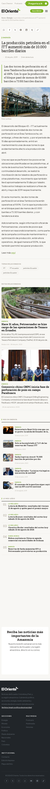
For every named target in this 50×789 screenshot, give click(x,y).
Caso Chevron (7, 3)
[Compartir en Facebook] (9, 30)
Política (5, 731)
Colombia (5, 745)
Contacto (5, 757)
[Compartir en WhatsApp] (4, 30)
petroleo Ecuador (30, 268)
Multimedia (30, 724)
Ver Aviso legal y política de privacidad (17, 707)
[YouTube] (31, 781)
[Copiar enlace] (37, 30)
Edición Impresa (8, 760)
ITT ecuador (14, 268)
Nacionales (6, 738)
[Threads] (25, 781)
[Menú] (46, 11)
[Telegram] (37, 781)
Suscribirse (36, 11)
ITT (4, 268)
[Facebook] (6, 781)
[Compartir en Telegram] (20, 30)
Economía (6, 727)
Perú (3, 741)
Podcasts (18, 3)
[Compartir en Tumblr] (32, 30)
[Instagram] (19, 781)
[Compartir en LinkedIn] (26, 30)
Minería (4, 724)
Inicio (4, 18)
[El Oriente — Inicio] (11, 11)
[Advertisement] (25, 588)
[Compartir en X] (15, 30)
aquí (13, 252)
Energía (9, 18)
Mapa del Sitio (7, 764)
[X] (13, 781)
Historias (29, 727)
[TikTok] (43, 781)
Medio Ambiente (8, 734)
